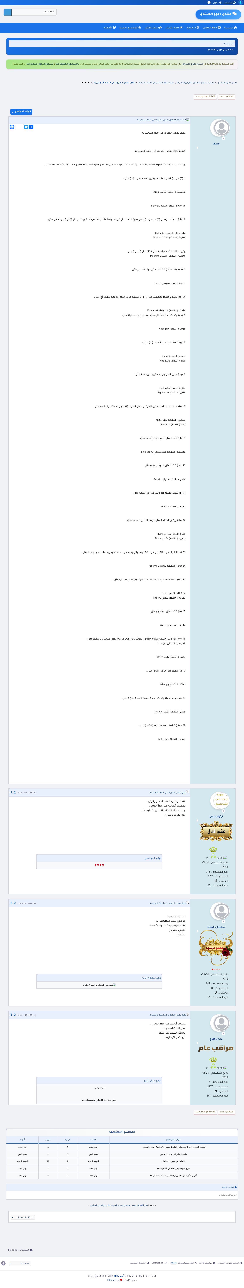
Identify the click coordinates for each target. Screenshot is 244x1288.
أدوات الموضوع (23, 111)
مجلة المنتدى (210, 28)
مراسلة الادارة (205, 1263)
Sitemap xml (158, 1263)
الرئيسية (229, 28)
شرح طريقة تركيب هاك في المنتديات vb (173, 1168)
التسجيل (228, 3)
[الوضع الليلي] (240, 2)
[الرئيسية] (209, 3)
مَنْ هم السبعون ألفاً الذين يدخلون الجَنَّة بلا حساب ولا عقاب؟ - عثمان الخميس (174, 1147)
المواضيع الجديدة (186, 1263)
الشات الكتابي (172, 28)
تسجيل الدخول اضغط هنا (40, 64)
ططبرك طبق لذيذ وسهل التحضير (173, 1154)
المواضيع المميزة (128, 28)
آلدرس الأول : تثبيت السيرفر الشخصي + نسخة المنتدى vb (173, 1175)
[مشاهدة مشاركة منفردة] (15, 792)
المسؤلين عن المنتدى (228, 1263)
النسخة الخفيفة (138, 1263)
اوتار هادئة (93, 1147)
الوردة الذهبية (93, 1161)
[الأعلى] (3, 1263)
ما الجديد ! (191, 28)
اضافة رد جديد (226, 96)
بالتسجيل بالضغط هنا (67, 64)
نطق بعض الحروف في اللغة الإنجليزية (155, 120)
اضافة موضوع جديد (205, 96)
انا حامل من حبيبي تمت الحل (220, 49)
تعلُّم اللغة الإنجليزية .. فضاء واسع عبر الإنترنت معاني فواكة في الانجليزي (119, 1205)
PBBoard (111, 1280)
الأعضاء (108, 28)
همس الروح (93, 1154)
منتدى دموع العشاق (193, 64)
